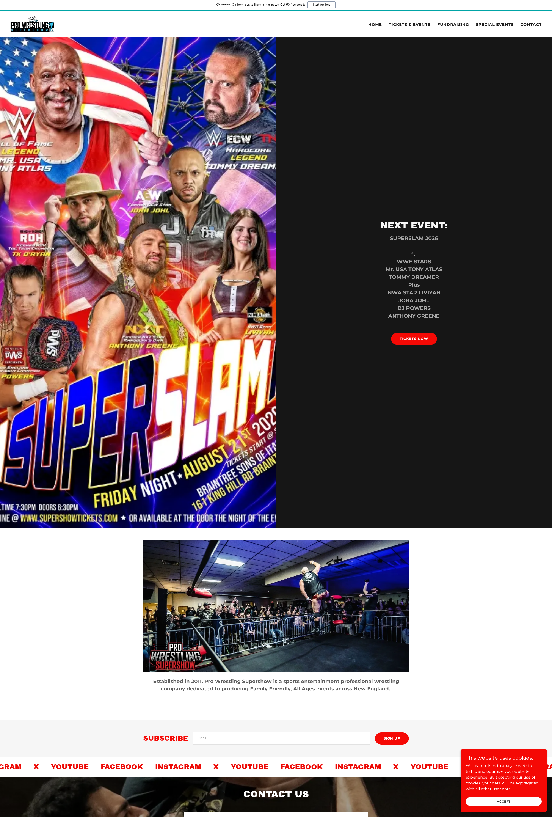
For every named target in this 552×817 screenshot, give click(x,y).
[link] (32, 23)
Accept (503, 801)
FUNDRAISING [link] (453, 24)
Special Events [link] (495, 24)
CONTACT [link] (531, 24)
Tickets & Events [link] (409, 24)
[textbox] (281, 738)
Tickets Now (414, 339)
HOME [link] (375, 24)
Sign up (392, 738)
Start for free (321, 4)
